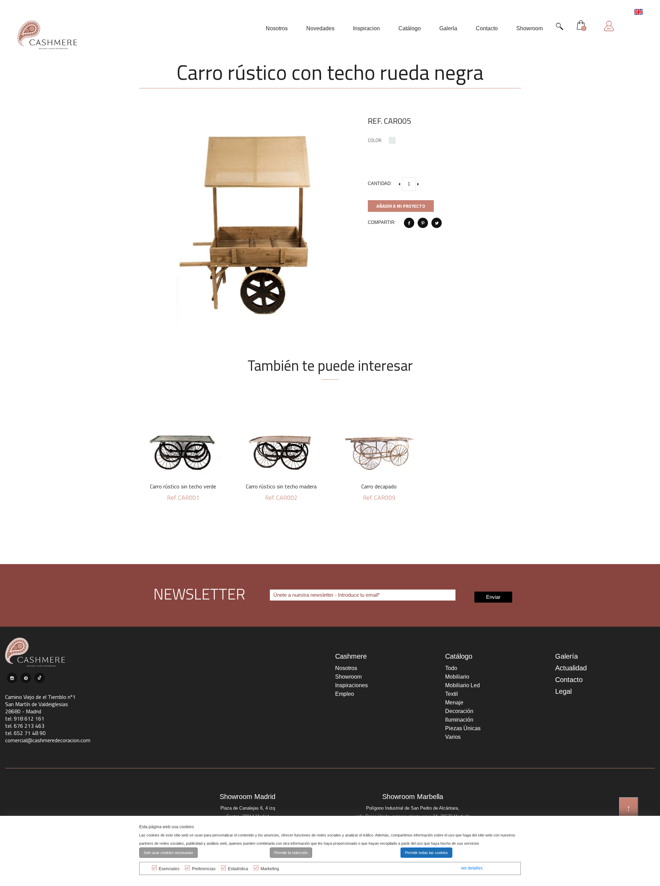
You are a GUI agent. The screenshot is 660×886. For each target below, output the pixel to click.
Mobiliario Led (462, 685)
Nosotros (346, 668)
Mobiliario (457, 677)
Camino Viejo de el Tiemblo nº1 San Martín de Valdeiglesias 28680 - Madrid (40, 704)
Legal (563, 691)
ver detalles (472, 868)
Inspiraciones (351, 685)
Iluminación (459, 720)
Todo (451, 668)
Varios (453, 737)
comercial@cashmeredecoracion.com (47, 740)
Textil (451, 694)
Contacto (569, 679)
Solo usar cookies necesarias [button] (168, 853)
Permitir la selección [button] (291, 853)
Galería (566, 656)
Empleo (344, 694)
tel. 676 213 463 (24, 726)
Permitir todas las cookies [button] (426, 853)
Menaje (454, 702)
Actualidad (571, 668)
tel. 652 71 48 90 (25, 733)
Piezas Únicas (463, 728)
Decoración (459, 711)
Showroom (348, 677)
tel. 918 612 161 (24, 718)
